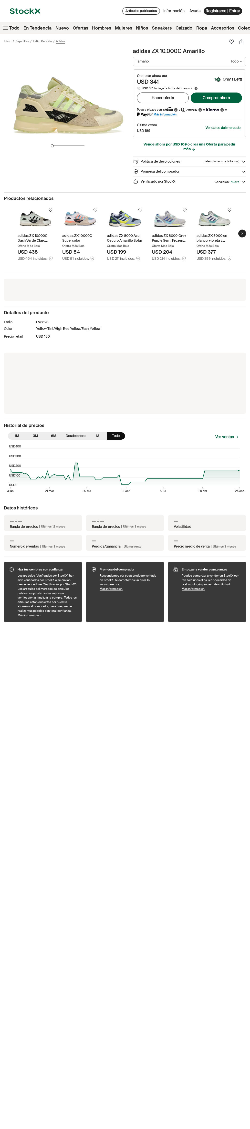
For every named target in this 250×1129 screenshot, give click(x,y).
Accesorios (222, 28)
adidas (60, 41)
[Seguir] (50, 210)
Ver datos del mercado (223, 127)
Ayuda (195, 10)
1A (97, 436)
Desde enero (75, 436)
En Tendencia (37, 28)
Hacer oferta (163, 97)
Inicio (7, 41)
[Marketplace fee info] (196, 89)
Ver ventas (224, 436)
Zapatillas (22, 41)
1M (17, 436)
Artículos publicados (141, 11)
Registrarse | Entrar (223, 10)
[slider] (52, 145)
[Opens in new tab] (175, 109)
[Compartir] (241, 42)
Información (175, 12)
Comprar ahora (216, 97)
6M (53, 436)
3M (35, 436)
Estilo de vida (42, 41)
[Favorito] (231, 42)
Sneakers (162, 28)
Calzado (184, 28)
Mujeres (123, 28)
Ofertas (80, 28)
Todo (14, 28)
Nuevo (62, 28)
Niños (142, 28)
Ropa (201, 28)
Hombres (101, 28)
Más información (165, 114)
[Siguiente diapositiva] (242, 233)
